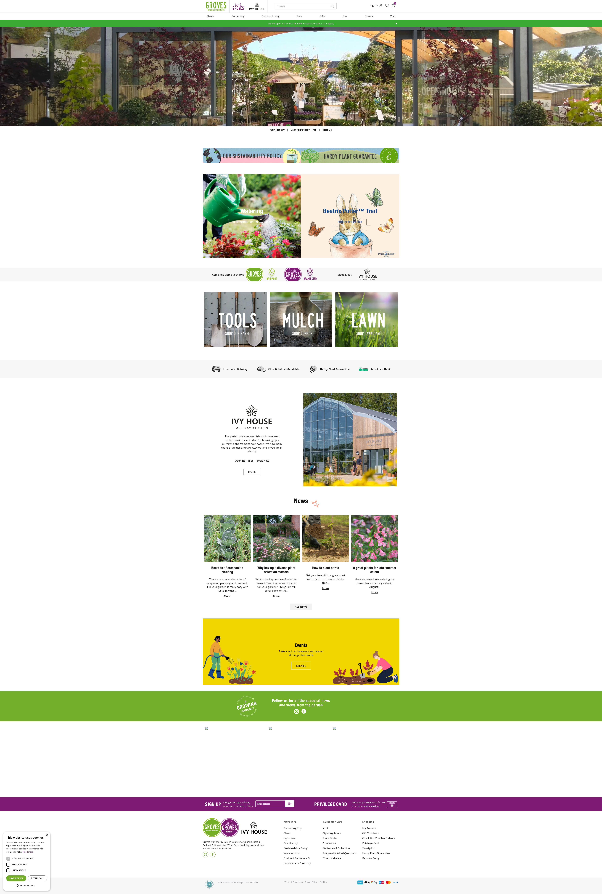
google (374, 882)
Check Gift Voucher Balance (378, 838)
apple (367, 882)
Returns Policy (370, 858)
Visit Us (327, 129)
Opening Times (244, 460)
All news (301, 606)
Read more (28, 852)
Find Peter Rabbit (350, 222)
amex (360, 882)
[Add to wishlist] (387, 5)
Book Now (263, 460)
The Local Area (332, 858)
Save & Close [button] (16, 878)
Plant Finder (330, 838)
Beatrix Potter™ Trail (303, 129)
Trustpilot (368, 848)
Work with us (292, 853)
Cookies (323, 882)
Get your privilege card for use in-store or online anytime (368, 804)
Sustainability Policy (295, 848)
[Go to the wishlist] (387, 5)
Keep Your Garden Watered (252, 222)
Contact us (329, 843)
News (287, 833)
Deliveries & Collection (336, 848)
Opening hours (332, 833)
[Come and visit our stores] (301, 274)
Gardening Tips (293, 828)
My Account (369, 828)
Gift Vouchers (370, 833)
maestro (381, 882)
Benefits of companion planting (227, 570)
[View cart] (393, 5)
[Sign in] (381, 6)
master (388, 882)
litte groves (238, 6)
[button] (26, 885)
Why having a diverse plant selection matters (276, 570)
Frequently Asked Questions (339, 853)
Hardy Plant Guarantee (376, 853)
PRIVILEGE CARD (330, 804)
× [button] (46, 835)
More (252, 472)
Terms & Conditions (294, 882)
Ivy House (290, 838)
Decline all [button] (37, 878)
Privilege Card (370, 843)
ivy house (257, 6)
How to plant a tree (325, 568)
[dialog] (26, 861)
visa (395, 882)
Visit (325, 828)
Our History (277, 129)
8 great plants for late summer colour (374, 570)
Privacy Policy (311, 882)
